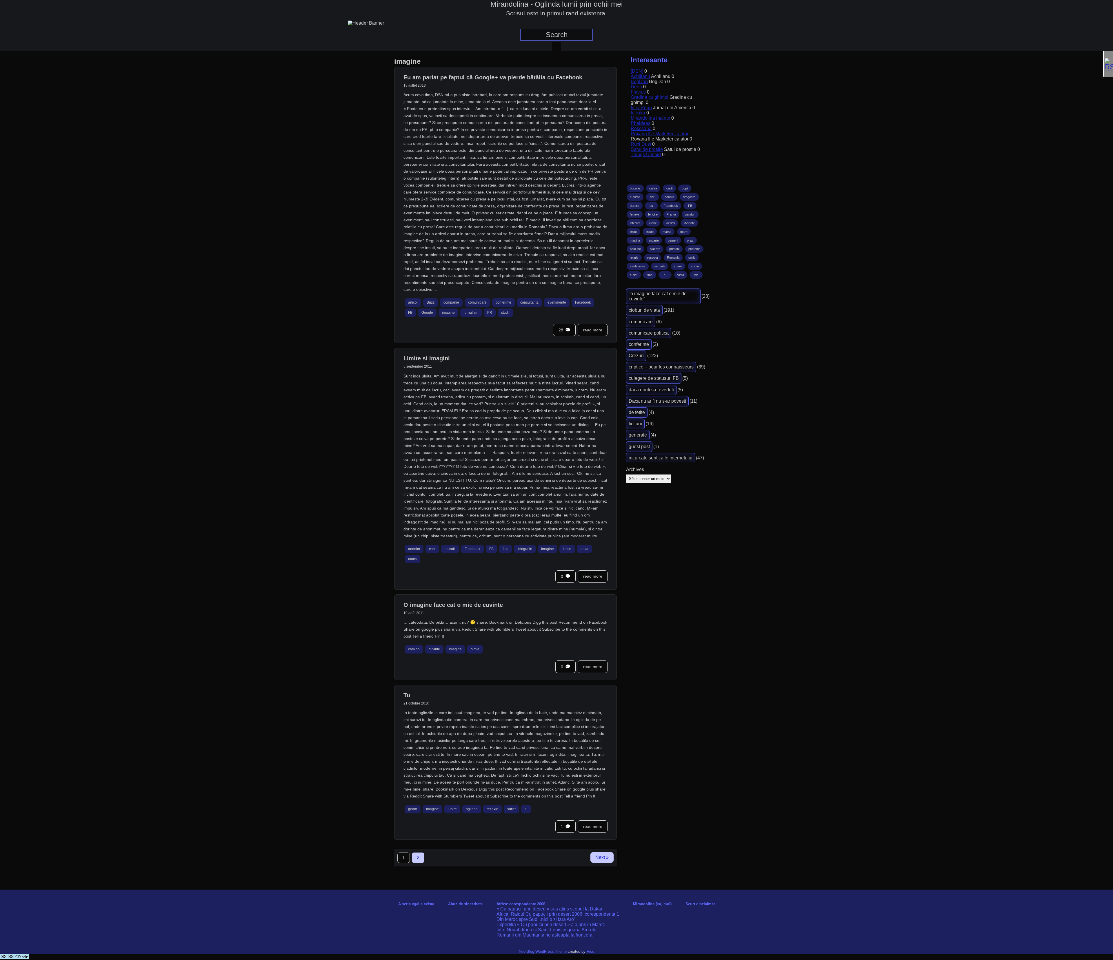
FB (410, 313)
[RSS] (1108, 64)
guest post (639, 446)
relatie (634, 257)
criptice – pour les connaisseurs (661, 366)
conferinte (503, 303)
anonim (414, 549)
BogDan (639, 81)
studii (505, 313)
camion (414, 649)
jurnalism (471, 313)
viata (680, 275)
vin (696, 275)
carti (669, 188)
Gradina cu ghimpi (649, 97)
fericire (653, 214)
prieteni (674, 249)
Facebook (583, 303)
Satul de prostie (647, 149)
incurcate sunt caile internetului (660, 457)
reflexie (492, 809)
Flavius (638, 92)
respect (652, 257)
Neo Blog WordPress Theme (543, 951)
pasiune (635, 249)
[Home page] (556, 46)
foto (505, 549)
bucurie (635, 188)
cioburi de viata (644, 310)
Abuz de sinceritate (465, 904)
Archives (635, 469)
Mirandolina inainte (650, 118)
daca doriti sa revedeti (651, 389)
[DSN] (637, 71)
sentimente (637, 266)
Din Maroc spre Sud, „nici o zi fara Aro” (536, 919)
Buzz (430, 303)
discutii (450, 549)
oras (690, 240)
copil (685, 188)
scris (691, 257)
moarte (654, 240)
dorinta (669, 197)
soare (678, 266)
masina (635, 240)
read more (592, 330)
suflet (511, 809)
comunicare (477, 303)
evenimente (557, 303)
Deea (636, 86)
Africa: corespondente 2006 (521, 904)
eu (651, 205)
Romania (673, 257)
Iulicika (638, 112)
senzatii (659, 266)
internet (635, 223)
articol (413, 303)
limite (567, 549)
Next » (602, 857)
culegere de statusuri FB (654, 378)
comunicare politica (649, 333)
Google (427, 313)
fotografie (524, 549)
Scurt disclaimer (700, 904)
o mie (475, 649)
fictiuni (635, 423)
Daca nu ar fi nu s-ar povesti (657, 401)
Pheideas (640, 123)
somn (695, 266)
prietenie (694, 249)
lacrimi (670, 223)
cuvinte (434, 649)
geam (412, 809)
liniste (650, 231)
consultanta (529, 303)
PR (489, 313)
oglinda (472, 809)
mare (684, 231)
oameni (673, 240)
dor (652, 197)
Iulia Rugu (641, 107)
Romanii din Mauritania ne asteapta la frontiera (544, 934)
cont (432, 549)
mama (667, 231)
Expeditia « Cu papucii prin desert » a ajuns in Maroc (551, 924)
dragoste (689, 197)
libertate (689, 223)
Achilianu (640, 76)
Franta (671, 214)
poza (584, 549)
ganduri (690, 214)
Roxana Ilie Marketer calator (659, 133)
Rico (590, 951)
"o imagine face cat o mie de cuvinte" (658, 296)
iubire (452, 809)
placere (655, 249)
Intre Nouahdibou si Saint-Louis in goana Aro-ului (547, 929)
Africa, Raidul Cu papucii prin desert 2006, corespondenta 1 (558, 914)
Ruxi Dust (641, 144)
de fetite (637, 412)
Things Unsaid (646, 154)
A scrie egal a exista (416, 904)
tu (526, 809)
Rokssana (641, 128)
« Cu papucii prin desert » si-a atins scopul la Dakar (549, 908)
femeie (634, 214)
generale (638, 434)
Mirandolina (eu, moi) (652, 904)
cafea (653, 188)
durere (634, 205)
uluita (412, 559)
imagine (448, 313)
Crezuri (636, 355)
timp (649, 275)
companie (451, 303)
